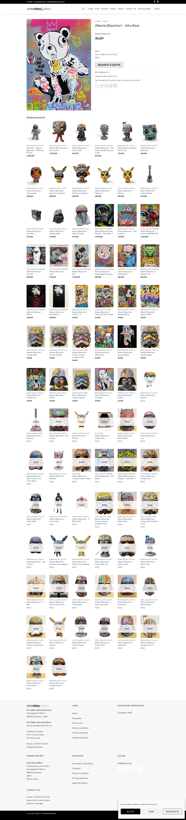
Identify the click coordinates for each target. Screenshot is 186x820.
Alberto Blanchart (102, 33)
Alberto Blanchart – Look (57, 272)
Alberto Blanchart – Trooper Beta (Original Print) (149, 521)
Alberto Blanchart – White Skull (102, 353)
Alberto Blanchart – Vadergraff (125, 643)
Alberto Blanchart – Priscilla (34, 272)
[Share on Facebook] (97, 86)
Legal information (79, 783)
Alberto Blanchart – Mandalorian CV (148, 643)
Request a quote (109, 64)
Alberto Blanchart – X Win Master (80, 520)
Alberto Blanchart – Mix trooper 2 (127, 232)
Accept (130, 811)
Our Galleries (144, 9)
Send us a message (35, 803)
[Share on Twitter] (102, 86)
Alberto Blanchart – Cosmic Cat (80, 313)
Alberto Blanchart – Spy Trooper (36, 563)
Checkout (76, 768)
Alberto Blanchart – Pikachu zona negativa (80, 563)
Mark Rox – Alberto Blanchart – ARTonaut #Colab (35, 150)
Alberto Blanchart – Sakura (34, 313)
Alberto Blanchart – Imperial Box (102, 437)
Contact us (131, 9)
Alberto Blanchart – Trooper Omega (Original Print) (80, 354)
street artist (135, 80)
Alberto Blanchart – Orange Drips (148, 477)
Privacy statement (80, 732)
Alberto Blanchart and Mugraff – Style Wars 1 (127, 477)
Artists (104, 9)
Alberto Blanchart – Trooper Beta (34, 353)
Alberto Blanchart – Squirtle (148, 396)
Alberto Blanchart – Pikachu (125, 192)
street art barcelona (123, 80)
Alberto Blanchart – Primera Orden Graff (35, 643)
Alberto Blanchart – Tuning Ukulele (148, 192)
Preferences (172, 811)
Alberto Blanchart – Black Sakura (57, 313)
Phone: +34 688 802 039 (36, 2)
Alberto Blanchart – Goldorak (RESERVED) (149, 232)
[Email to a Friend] (106, 86)
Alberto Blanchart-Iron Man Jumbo (58, 149)
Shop (97, 9)
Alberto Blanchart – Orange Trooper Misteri (81, 477)
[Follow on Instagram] (158, 2)
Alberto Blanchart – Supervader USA (102, 603)
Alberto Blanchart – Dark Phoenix (148, 603)
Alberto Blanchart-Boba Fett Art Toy (127, 149)
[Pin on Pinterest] (111, 86)
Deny (151, 811)
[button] (156, 9)
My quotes (76, 718)
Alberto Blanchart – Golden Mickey (125, 313)
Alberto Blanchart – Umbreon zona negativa (58, 563)
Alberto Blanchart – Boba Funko (125, 520)
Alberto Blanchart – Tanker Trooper (80, 232)
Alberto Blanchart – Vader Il (125, 396)
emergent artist (104, 80)
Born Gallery (108, 76)
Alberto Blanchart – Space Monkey (125, 353)
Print (105, 21)
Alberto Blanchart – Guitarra (34, 437)
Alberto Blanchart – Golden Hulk (148, 272)
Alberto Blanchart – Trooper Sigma (148, 353)
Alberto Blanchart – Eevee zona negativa (57, 192)
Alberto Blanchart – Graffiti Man (34, 396)
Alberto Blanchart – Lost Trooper (57, 520)
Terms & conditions (80, 728)
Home (90, 9)
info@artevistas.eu (56, 2)
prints (113, 80)
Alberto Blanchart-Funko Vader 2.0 (102, 563)
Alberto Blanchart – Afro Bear (102, 396)
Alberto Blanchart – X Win (35, 603)
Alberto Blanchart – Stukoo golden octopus (104, 272)
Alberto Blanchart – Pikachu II (102, 192)
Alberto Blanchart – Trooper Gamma (80, 396)
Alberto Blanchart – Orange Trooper (57, 684)
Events (113, 9)
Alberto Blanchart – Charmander (34, 192)
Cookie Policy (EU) (80, 737)
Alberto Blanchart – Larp (148, 437)
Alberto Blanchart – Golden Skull (125, 272)
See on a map (32, 779)
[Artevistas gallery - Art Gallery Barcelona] (39, 8)
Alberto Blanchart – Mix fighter (104, 477)
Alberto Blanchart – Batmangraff (125, 437)
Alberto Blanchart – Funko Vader (80, 149)
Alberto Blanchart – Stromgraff (125, 603)
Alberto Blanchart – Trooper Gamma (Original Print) (102, 521)
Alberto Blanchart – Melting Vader (57, 232)
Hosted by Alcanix (49, 813)
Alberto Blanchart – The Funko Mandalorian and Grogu (104, 150)
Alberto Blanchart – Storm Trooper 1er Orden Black (34, 478)
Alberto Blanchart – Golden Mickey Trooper (104, 313)
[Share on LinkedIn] (115, 86)
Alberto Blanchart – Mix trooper (58, 437)
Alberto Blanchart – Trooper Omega (57, 353)
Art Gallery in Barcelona (82, 763)
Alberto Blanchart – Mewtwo (57, 477)
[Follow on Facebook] (155, 2)
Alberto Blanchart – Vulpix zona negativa (80, 192)
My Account (77, 723)
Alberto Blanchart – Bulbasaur (148, 149)
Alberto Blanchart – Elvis (80, 272)
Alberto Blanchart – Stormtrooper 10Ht (57, 603)
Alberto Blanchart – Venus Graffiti (148, 313)
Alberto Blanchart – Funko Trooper (80, 643)
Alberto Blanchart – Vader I (57, 396)
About (121, 9)
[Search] (83, 8)
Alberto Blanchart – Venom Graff (125, 563)
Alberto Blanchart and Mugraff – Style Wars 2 (104, 232)
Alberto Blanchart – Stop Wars (34, 232)
